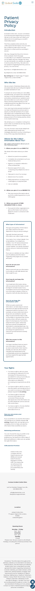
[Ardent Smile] (11, 2)
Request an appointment (17, 494)
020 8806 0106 (21, 72)
